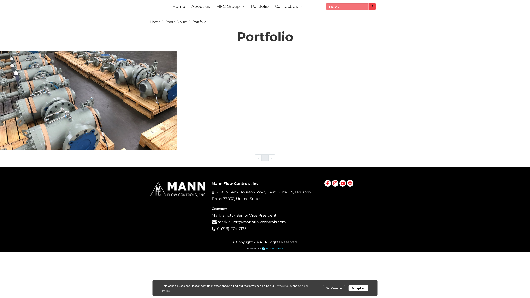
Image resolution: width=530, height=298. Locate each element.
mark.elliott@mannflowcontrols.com (252, 222)
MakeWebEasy (274, 248)
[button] (351, 6)
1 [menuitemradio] (265, 157)
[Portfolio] (88, 100)
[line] (350, 183)
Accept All (358, 288)
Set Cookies (334, 288)
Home (155, 22)
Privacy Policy (283, 285)
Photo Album (176, 22)
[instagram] (335, 183)
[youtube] (342, 183)
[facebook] (327, 183)
